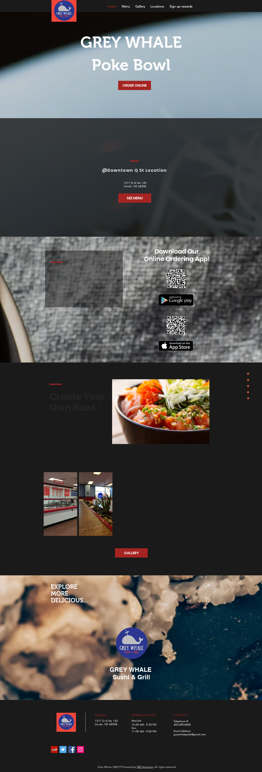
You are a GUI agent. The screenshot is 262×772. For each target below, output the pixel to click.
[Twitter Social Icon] (63, 749)
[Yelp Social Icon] (54, 749)
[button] (126, 6)
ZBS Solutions (145, 767)
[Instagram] (80, 749)
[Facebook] (71, 749)
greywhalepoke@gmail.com (190, 734)
